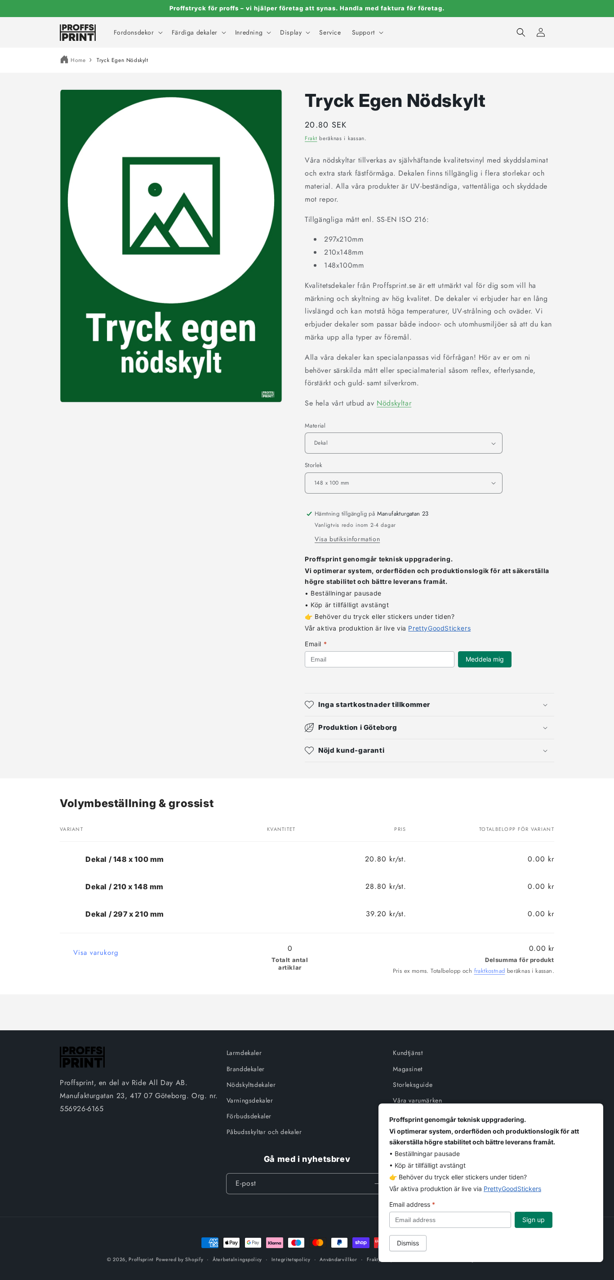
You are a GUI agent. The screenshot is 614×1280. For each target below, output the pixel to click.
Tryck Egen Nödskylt (122, 60)
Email (316, 644)
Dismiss (408, 1243)
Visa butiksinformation (347, 538)
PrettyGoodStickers (439, 628)
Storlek (314, 465)
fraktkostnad (489, 971)
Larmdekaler (244, 1052)
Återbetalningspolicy (237, 1259)
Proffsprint (141, 1259)
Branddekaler (246, 1068)
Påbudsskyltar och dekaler (264, 1131)
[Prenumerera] (377, 1183)
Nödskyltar (394, 403)
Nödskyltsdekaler (251, 1084)
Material (315, 425)
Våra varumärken (417, 1100)
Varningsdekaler (250, 1100)
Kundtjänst (408, 1052)
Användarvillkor (338, 1259)
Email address (412, 1204)
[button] (137, 32)
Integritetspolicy (291, 1259)
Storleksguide (412, 1084)
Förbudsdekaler (249, 1116)
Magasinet (407, 1068)
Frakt (311, 138)
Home (78, 60)
